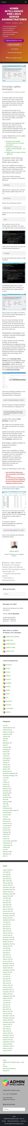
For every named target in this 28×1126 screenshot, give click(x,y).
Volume (22, 569)
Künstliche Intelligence (9, 773)
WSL (4, 856)
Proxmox (8, 679)
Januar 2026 (6, 885)
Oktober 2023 (7, 941)
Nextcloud (6, 801)
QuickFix (5, 819)
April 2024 (6, 928)
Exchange (17, 565)
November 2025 (7, 889)
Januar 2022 (6, 987)
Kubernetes (6, 771)
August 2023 (6, 946)
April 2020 (6, 1028)
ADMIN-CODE (10, 651)
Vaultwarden (9, 708)
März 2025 (6, 907)
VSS (13, 571)
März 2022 (6, 983)
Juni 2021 (5, 1002)
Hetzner (5, 764)
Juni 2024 (6, 924)
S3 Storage (6, 825)
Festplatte (5, 567)
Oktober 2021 (7, 994)
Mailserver (18, 562)
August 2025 (6, 896)
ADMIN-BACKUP (10, 644)
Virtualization (6, 845)
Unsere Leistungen (14, 44)
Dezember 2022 (7, 963)
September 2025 (8, 894)
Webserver (6, 851)
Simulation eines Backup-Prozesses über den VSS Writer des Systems (15, 143)
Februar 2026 (7, 883)
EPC (12, 565)
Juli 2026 (5, 872)
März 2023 (6, 957)
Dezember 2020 (7, 1015)
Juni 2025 (6, 900)
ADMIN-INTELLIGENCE (12, 636)
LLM (4, 780)
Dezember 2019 (7, 1035)
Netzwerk (5, 797)
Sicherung (11, 569)
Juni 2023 (6, 950)
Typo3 (7, 694)
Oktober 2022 (7, 968)
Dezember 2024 (7, 913)
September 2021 (7, 996)
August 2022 (6, 972)
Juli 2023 (5, 948)
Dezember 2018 (7, 1046)
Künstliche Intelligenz (9, 775)
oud (11, 664)
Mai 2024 (5, 926)
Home (4, 1060)
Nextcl (8, 664)
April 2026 (6, 878)
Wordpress (6, 854)
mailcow (5, 786)
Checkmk (8, 704)
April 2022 (6, 981)
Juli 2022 (5, 974)
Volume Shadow (6, 571)
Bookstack (9, 701)
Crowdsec (6, 749)
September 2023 (8, 944)
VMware (8, 675)
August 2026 (6, 870)
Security (5, 828)
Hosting (8, 686)
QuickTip (5, 821)
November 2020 (7, 1018)
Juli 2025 (5, 898)
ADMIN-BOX (9, 640)
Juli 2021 (5, 1000)
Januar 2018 (6, 1050)
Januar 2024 (6, 935)
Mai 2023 (5, 952)
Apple (4, 738)
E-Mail (5, 756)
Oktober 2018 (7, 1048)
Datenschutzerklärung (9, 1068)
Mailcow (8, 712)
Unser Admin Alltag (8, 841)
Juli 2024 (5, 922)
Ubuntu (5, 838)
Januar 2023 (6, 961)
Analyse (5, 736)
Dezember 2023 (7, 937)
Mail (14, 567)
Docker (5, 754)
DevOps (5, 751)
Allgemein (6, 562)
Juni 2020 (6, 1026)
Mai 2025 (5, 902)
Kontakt (5, 1066)
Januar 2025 (6, 911)
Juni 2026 (6, 874)
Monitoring (6, 793)
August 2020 (6, 1024)
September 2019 (7, 1042)
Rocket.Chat (6, 823)
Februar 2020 (7, 1033)
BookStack (6, 743)
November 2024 (7, 915)
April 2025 (6, 905)
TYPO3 (5, 836)
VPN (4, 849)
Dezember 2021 (7, 989)
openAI (5, 806)
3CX (7, 697)
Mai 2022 (5, 978)
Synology (8, 683)
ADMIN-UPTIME (10, 647)
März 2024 (6, 931)
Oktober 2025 (7, 891)
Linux (4, 777)
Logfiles (12, 562)
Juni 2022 (6, 976)
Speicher (17, 569)
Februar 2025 (7, 909)
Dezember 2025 (7, 887)
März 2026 (6, 881)
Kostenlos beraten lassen (14, 40)
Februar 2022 (7, 985)
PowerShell (6, 812)
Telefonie (5, 834)
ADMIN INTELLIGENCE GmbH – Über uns (14, 1118)
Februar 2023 (7, 959)
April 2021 (6, 1007)
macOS (5, 784)
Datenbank (7, 565)
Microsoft (5, 569)
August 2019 (6, 1044)
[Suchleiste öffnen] (25, 2)
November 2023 (7, 939)
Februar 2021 (6, 1011)
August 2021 (6, 998)
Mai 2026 (5, 876)
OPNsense (6, 808)
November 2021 (7, 992)
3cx (4, 725)
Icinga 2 (8, 668)
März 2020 (6, 1031)
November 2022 (7, 965)
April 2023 (6, 955)
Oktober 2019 (7, 1039)
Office (4, 804)
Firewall (8, 672)
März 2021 (6, 1009)
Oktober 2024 (7, 918)
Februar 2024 (7, 933)
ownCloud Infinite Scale (9, 810)
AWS (4, 741)
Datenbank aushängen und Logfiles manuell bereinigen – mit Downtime (15, 148)
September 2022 (8, 970)
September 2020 (8, 1022)
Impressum (6, 1070)
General (5, 762)
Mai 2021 (5, 1005)
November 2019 (7, 1037)
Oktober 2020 (7, 1020)
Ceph (4, 745)
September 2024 (8, 920)
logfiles (11, 567)
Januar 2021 (6, 1013)
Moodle (8, 690)
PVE (4, 817)
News (4, 799)
